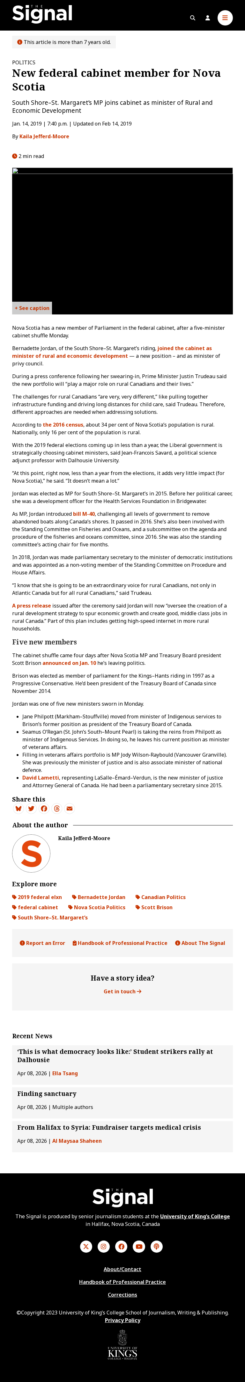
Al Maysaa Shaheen (77, 1140)
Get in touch (120, 991)
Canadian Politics (163, 897)
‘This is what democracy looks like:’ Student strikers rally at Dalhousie (115, 1055)
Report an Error (45, 943)
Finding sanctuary (47, 1094)
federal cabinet (37, 907)
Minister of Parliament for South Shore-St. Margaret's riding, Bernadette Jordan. (32, 309)
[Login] (207, 17)
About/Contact (122, 1269)
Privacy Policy (122, 1320)
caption (39, 308)
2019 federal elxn (39, 897)
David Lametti (40, 777)
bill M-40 (83, 513)
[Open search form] (192, 17)
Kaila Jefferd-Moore (44, 136)
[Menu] (225, 17)
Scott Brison (156, 907)
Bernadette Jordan (101, 897)
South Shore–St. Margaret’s (52, 917)
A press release (32, 605)
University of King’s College (195, 1216)
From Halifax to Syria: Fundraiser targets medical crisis (109, 1127)
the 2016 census (63, 424)
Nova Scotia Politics (99, 907)
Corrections (122, 1294)
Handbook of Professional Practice (122, 943)
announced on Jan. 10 (69, 662)
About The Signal (202, 943)
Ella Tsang (65, 1073)
